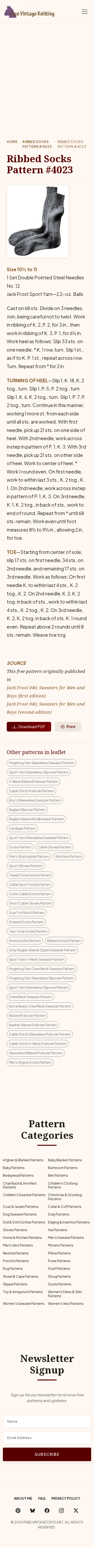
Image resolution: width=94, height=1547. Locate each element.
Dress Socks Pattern (25, 940)
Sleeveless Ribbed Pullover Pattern (36, 1053)
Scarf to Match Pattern (27, 912)
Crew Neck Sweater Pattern (30, 997)
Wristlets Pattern (68, 856)
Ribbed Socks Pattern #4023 (37, 144)
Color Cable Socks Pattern (30, 894)
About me (23, 1498)
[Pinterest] (18, 1510)
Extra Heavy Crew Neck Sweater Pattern (40, 1006)
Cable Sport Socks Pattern (30, 884)
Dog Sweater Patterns (20, 1214)
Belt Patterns (58, 1175)
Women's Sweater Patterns (24, 1303)
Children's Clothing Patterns (63, 1185)
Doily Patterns (58, 1214)
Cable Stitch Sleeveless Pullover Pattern (40, 1034)
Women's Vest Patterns (66, 1303)
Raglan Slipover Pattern (27, 809)
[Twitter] (76, 1510)
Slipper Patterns (15, 1284)
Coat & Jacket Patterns (21, 1207)
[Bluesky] (32, 1510)
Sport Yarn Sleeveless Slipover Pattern (38, 772)
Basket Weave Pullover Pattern (33, 1025)
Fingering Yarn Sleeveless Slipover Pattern (41, 978)
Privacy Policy (65, 1498)
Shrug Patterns (59, 1276)
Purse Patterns (59, 1261)
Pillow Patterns (59, 1253)
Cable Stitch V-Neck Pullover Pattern (38, 1043)
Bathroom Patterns (63, 1168)
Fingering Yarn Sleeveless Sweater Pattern (41, 763)
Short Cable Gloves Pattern (30, 903)
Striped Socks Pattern (26, 922)
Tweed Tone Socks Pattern (30, 875)
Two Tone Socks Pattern (28, 931)
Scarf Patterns (59, 1268)
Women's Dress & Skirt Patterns (65, 1294)
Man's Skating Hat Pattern (29, 856)
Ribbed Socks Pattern (64, 940)
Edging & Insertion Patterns (69, 1222)
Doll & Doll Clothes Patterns (24, 1222)
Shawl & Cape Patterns (20, 1276)
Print (71, 726)
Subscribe (47, 1454)
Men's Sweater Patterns (66, 1237)
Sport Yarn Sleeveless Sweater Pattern (39, 837)
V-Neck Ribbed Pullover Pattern (33, 781)
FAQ (42, 1498)
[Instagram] (61, 1510)
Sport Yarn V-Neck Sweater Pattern (36, 959)
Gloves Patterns (15, 1230)
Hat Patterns (57, 1230)
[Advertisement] (47, 73)
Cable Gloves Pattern (54, 847)
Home (12, 142)
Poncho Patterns (16, 1261)
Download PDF (31, 726)
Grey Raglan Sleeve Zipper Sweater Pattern (42, 950)
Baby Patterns (14, 1168)
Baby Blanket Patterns (65, 1160)
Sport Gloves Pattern (25, 865)
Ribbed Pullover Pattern (27, 1015)
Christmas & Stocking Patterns (65, 1197)
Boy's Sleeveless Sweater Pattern (35, 800)
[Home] (30, 10)
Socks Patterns (59, 1284)
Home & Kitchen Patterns (22, 1237)
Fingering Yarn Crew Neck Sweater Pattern (42, 968)
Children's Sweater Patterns (24, 1195)
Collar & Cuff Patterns (64, 1207)
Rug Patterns (13, 1268)
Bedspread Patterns (18, 1175)
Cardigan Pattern (22, 828)
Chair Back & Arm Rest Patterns (20, 1185)
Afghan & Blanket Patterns (23, 1160)
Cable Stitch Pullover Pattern (31, 791)
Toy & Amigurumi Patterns (23, 1292)
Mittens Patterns (61, 1245)
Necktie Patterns (16, 1253)
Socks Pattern (20, 847)
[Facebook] (47, 1510)
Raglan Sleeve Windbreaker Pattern (36, 819)
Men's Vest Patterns (18, 1245)
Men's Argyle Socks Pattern (30, 1062)
